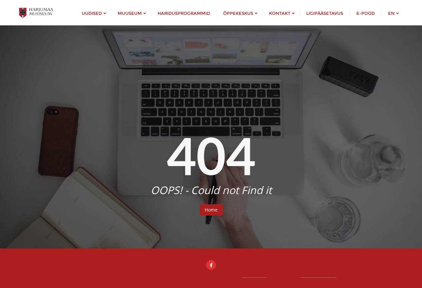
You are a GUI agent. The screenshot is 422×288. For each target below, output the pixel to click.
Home (211, 210)
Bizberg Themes (318, 273)
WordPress (254, 273)
